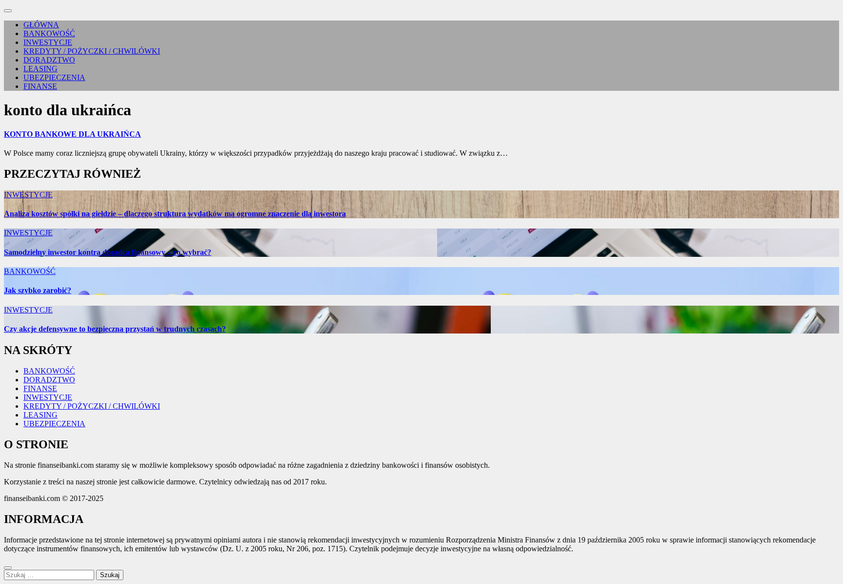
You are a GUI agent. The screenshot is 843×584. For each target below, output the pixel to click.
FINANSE (40, 86)
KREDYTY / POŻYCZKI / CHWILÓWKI (91, 51)
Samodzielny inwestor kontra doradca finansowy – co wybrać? (107, 252)
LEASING (40, 68)
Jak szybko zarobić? (37, 290)
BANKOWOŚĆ (49, 33)
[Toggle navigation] (8, 10)
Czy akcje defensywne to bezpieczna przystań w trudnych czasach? (115, 329)
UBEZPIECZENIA (54, 77)
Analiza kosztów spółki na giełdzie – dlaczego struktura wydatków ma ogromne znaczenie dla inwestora (175, 213)
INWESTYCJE (47, 42)
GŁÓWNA (41, 25)
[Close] (8, 567)
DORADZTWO (49, 60)
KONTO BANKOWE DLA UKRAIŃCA (72, 134)
